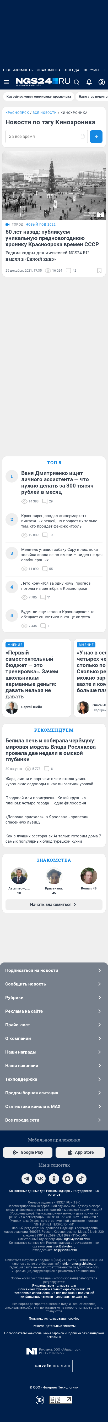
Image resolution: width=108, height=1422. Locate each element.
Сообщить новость (25, 984)
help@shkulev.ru (65, 1250)
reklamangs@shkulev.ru (79, 1264)
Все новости (45, 113)
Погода (72, 70)
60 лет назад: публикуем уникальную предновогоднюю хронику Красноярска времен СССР (52, 238)
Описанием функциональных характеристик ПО (54, 1289)
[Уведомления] (89, 82)
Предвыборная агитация (31, 1092)
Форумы (91, 70)
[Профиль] (101, 82)
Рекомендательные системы (54, 1326)
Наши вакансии (21, 1065)
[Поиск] (76, 82)
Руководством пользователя (54, 1285)
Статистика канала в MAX (33, 1106)
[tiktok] (81, 1178)
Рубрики (14, 997)
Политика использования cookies (54, 1318)
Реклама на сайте (24, 1011)
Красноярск (17, 113)
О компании (18, 1038)
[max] (67, 1178)
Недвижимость (18, 70)
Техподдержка (21, 1079)
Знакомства (49, 70)
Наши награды (20, 1052)
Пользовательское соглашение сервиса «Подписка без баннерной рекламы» (54, 1335)
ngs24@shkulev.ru (77, 1239)
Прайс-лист (17, 1024)
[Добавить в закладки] (99, 270)
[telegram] (26, 1178)
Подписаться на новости (31, 970)
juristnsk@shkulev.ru (60, 1246)
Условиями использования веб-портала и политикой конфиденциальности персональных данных (54, 1294)
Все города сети (22, 1120)
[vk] (40, 1178)
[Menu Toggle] (6, 82)
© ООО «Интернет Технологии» (54, 1387)
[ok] (54, 1178)
